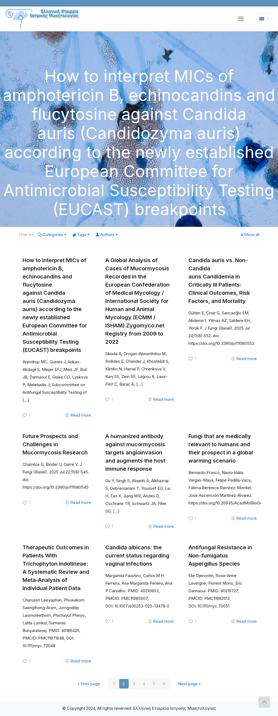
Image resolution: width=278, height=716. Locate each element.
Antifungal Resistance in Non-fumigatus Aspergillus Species (220, 555)
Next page (188, 683)
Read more (80, 415)
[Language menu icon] (263, 19)
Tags (81, 234)
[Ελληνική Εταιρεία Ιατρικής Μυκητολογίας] (42, 19)
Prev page (90, 683)
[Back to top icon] (264, 702)
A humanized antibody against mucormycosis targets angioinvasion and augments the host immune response (135, 452)
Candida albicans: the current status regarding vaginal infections (137, 555)
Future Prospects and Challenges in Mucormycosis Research (55, 444)
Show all (251, 234)
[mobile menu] (240, 18)
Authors (107, 234)
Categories (53, 234)
